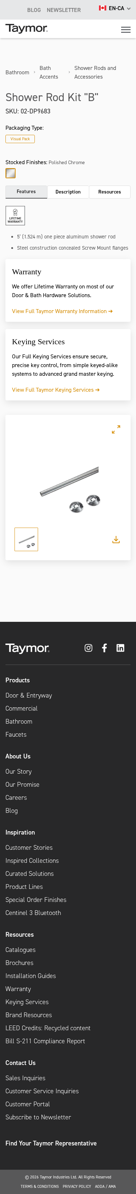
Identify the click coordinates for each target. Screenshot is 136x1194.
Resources (109, 191)
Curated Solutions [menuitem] (29, 874)
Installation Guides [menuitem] (30, 976)
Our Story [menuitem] (18, 771)
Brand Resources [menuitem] (28, 1015)
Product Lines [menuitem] (24, 887)
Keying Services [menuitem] (27, 1002)
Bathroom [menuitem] (18, 721)
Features (26, 191)
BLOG (34, 9)
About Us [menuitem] (17, 756)
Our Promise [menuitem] (22, 785)
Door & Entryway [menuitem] (28, 695)
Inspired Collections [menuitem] (32, 861)
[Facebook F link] (104, 648)
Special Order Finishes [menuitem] (35, 900)
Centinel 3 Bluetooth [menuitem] (33, 913)
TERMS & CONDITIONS (40, 1186)
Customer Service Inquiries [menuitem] (42, 1091)
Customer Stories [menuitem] (29, 848)
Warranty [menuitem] (18, 989)
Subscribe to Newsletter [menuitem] (38, 1117)
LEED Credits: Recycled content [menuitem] (48, 1028)
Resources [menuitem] (19, 934)
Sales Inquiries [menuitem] (25, 1078)
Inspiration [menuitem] (20, 832)
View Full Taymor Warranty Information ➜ (62, 311)
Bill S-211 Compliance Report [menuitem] (45, 1041)
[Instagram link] (88, 648)
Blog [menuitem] (11, 811)
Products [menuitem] (17, 680)
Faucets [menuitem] (15, 735)
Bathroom (17, 72)
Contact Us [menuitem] (20, 1062)
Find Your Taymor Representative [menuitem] (51, 1143)
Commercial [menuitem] (21, 708)
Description (68, 191)
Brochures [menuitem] (19, 963)
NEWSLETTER (64, 9)
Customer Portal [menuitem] (27, 1104)
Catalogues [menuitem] (20, 950)
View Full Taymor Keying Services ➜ (56, 389)
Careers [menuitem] (16, 798)
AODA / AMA (105, 1186)
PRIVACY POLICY (77, 1186)
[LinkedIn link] (120, 648)
